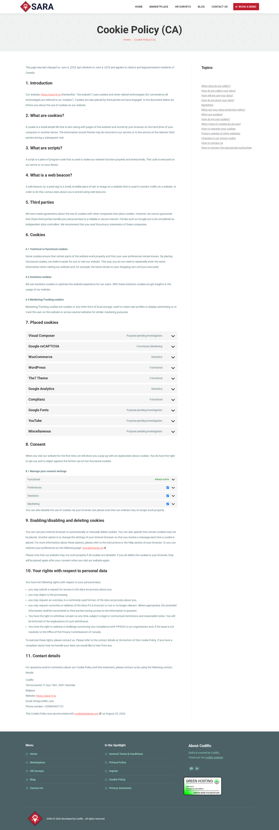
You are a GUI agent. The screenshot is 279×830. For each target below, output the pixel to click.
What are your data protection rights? (223, 109)
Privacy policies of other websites (220, 133)
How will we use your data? (217, 95)
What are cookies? (212, 114)
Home (33, 753)
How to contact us (212, 142)
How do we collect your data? (218, 90)
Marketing (207, 105)
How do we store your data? (217, 100)
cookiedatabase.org (86, 713)
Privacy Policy (117, 762)
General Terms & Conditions (126, 753)
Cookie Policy (117, 779)
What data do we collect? (216, 86)
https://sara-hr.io (51, 94)
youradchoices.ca (92, 547)
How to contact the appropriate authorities (226, 147)
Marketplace (37, 762)
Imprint (113, 770)
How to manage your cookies (218, 128)
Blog (32, 779)
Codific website (214, 757)
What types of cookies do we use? (221, 123)
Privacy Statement (120, 788)
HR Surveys (37, 770)
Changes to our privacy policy (218, 138)
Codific (80, 818)
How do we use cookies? (215, 119)
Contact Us (36, 788)
